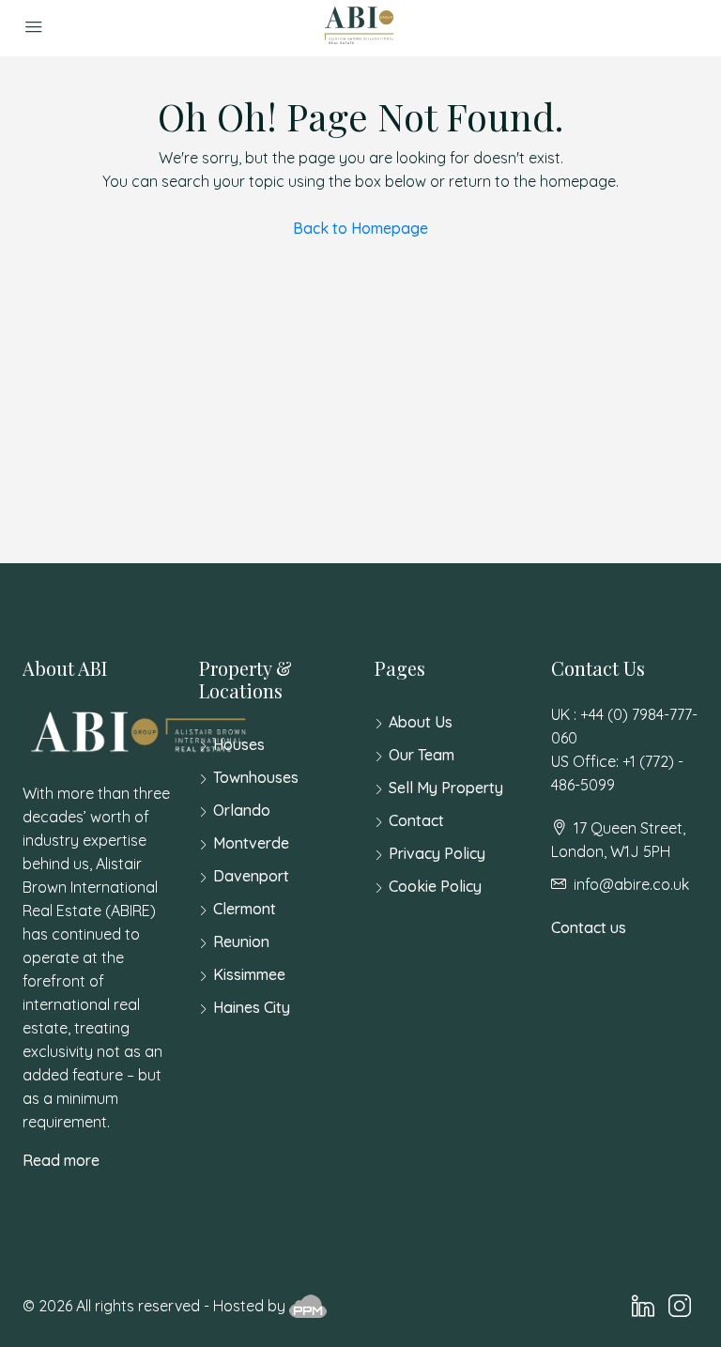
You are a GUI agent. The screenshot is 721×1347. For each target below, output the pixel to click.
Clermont (244, 908)
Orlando (241, 810)
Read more (61, 1160)
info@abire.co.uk (631, 884)
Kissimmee (249, 974)
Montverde (251, 843)
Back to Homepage (360, 228)
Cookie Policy (435, 886)
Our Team (421, 754)
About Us (421, 721)
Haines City (251, 1007)
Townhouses (256, 777)
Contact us (588, 927)
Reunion (241, 941)
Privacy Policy (437, 853)
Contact (416, 820)
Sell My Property (446, 787)
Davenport (251, 875)
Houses (239, 744)
